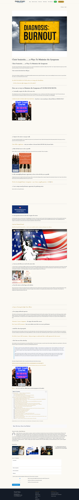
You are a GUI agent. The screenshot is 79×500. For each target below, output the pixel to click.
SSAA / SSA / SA (37, 494)
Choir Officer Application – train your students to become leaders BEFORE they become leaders (28, 401)
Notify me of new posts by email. (33, 482)
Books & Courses (34, 1)
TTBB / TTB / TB (37, 496)
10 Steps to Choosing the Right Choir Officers (22, 307)
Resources (40, 1)
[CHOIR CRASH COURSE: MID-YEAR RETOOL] (21, 101)
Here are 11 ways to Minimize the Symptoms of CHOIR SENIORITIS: (23, 397)
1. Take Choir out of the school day (20, 417)
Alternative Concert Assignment (19, 321)
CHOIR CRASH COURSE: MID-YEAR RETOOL (23, 99)
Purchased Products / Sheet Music (56, 494)
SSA (52, 182)
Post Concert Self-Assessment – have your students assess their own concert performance (27, 414)
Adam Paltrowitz (22, 431)
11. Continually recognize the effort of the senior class (22, 398)
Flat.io (13, 388)
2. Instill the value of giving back (19, 415)
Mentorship (45, 1)
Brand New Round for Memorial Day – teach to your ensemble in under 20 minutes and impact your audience (32, 227)
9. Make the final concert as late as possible (21, 402)
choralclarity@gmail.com (17, 496)
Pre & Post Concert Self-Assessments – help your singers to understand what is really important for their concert (36, 336)
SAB (49, 182)
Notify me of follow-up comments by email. (35, 480)
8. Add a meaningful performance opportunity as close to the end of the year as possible (27, 403)
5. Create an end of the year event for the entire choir (22, 409)
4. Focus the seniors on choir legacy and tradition (22, 410)
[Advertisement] (39, 127)
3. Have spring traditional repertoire (20, 412)
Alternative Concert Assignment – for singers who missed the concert (24, 413)
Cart (55, 1)
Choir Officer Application (17, 144)
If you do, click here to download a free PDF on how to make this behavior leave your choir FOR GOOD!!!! (29, 365)
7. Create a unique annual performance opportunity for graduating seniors (25, 405)
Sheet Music (61, 1)
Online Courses (53, 496)
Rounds (36, 497)
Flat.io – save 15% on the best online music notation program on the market (25, 418)
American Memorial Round (18, 224)
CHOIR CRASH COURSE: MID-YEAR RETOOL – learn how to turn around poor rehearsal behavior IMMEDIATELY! (30, 399)
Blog (30, 1)
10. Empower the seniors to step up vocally (21, 400)
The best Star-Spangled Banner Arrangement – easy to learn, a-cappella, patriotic (29, 182)
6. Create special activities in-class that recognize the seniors (23, 406)
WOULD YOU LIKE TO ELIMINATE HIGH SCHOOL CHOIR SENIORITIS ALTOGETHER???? (28, 363)
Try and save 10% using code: (27, 80)
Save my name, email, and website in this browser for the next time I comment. (25, 476)
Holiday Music (37, 499)
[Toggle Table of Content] (45, 392)
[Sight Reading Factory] (20, 206)
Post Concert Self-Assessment (18, 324)
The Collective (50, 1)
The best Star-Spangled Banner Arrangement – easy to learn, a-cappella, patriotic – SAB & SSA (28, 404)
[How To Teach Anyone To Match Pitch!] (21, 153)
